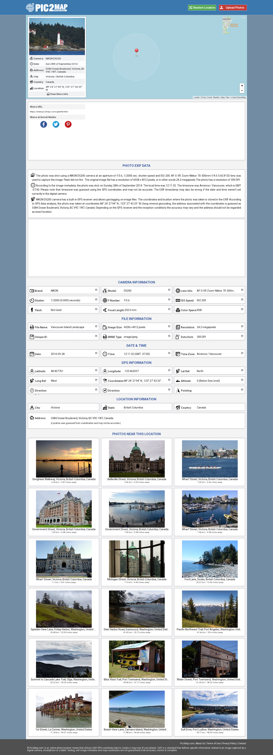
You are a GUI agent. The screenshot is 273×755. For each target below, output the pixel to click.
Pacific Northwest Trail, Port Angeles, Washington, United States (214, 629)
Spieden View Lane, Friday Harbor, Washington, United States (66, 629)
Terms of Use (213, 743)
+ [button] (242, 85)
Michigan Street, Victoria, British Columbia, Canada (136, 579)
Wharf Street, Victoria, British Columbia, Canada (210, 479)
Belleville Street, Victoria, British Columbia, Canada (137, 479)
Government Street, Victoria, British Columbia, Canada (63, 529)
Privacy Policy (229, 743)
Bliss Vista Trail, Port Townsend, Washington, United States (138, 679)
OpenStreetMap (239, 97)
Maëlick (216, 97)
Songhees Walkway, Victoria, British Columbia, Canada (63, 479)
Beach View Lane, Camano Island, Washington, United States (139, 729)
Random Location (204, 7)
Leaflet (197, 97)
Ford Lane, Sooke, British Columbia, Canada (210, 579)
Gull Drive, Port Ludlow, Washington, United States (210, 729)
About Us (200, 743)
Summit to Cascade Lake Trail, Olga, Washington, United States (67, 679)
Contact (242, 743)
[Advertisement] (164, 131)
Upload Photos (235, 7)
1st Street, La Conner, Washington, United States (63, 729)
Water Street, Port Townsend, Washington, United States (210, 679)
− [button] (242, 90)
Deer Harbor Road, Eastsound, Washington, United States (137, 629)
